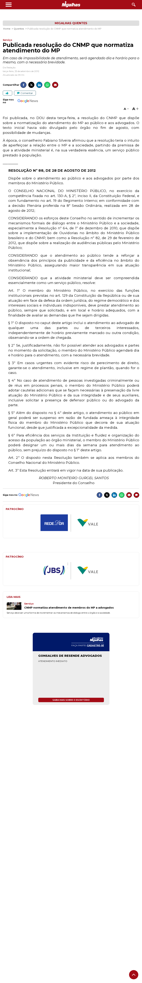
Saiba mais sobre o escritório (71, 700)
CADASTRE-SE (95, 645)
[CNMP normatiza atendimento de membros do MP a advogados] (15, 606)
